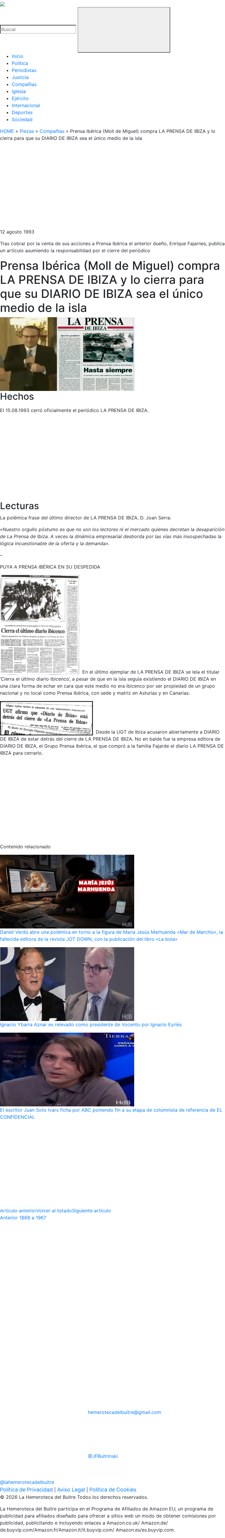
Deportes (22, 112)
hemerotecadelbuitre (124, 1412)
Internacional (26, 105)
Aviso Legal (71, 1489)
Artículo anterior (18, 1210)
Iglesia (19, 91)
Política (20, 63)
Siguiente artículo (91, 1210)
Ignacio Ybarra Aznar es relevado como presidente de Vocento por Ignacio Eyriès (91, 1024)
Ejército (20, 98)
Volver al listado (54, 1210)
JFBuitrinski (103, 1456)
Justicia (20, 77)
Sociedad (22, 119)
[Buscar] (124, 30)
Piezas (27, 131)
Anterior (23, 1218)
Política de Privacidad (26, 1489)
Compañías (24, 84)
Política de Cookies (112, 1489)
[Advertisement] (112, 187)
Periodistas (24, 70)
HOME (7, 131)
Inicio (17, 56)
